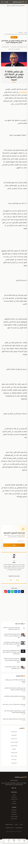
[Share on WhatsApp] (12, 591)
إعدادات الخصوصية (10, 828)
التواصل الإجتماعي (14, 742)
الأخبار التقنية (21, 32)
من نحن (21, 824)
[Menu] (26, 2)
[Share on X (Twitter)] (22, 591)
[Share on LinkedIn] (15, 591)
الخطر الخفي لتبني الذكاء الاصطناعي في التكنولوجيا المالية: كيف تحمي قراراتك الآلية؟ (15, 5)
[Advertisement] (14, 20)
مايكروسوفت (23, 92)
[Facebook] (15, 788)
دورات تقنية (14, 759)
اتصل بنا (16, 824)
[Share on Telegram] (8, 591)
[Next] (2, 5)
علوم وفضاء (14, 735)
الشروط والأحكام (18, 828)
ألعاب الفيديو (14, 739)
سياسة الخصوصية (9, 824)
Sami (24, 47)
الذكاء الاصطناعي (14, 799)
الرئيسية (25, 32)
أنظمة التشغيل (14, 746)
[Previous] (4, 5)
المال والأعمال (14, 752)
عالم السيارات (14, 763)
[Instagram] (5, 591)
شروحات (14, 801)
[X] (14, 788)
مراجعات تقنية (14, 756)
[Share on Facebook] (19, 591)
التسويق (14, 749)
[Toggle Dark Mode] (2, 2)
